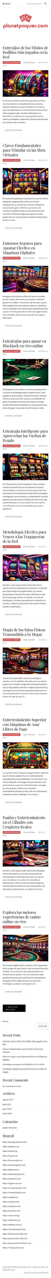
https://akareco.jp (10, 1151)
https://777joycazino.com (13, 1247)
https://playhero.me (11, 1146)
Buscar (5, 1021)
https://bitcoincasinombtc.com (15, 1234)
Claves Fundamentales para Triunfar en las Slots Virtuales (24, 150)
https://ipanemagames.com (14, 1165)
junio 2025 (7, 1109)
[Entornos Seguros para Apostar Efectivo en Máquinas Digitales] (25, 279)
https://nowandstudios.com (14, 1192)
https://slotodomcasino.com (14, 1229)
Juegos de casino (11, 62)
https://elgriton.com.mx (12, 1183)
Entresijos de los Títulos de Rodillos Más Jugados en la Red (25, 52)
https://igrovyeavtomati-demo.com (17, 1243)
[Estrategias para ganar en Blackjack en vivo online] (25, 372)
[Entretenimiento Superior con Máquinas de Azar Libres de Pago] (25, 755)
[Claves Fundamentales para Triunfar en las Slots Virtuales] (25, 181)
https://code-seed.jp (11, 1215)
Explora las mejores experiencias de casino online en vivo (22, 917)
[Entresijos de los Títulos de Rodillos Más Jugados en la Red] (25, 83)
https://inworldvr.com (11, 1211)
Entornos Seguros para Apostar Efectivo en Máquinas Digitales (22, 248)
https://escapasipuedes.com (14, 1188)
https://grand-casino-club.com (15, 1238)
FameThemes (43, 1273)
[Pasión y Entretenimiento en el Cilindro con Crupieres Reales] (25, 853)
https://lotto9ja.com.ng (12, 1224)
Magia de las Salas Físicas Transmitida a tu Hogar (24, 632)
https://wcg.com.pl (10, 1156)
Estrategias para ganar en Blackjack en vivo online (24, 343)
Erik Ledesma (29, 62)
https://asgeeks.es (10, 1197)
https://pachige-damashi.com (15, 1142)
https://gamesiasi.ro (11, 1169)
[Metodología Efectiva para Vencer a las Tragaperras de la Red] (25, 567)
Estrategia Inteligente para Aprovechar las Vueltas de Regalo (25, 435)
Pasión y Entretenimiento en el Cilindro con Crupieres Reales (24, 822)
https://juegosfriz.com (12, 1178)
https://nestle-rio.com (11, 1206)
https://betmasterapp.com (13, 1174)
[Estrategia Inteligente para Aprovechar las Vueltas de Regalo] (25, 466)
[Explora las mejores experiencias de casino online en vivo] (25, 947)
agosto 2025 (8, 1099)
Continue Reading (13, 130)
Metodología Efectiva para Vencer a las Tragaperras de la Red (24, 536)
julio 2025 (7, 1104)
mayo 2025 (7, 1113)
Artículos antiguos (12, 1008)
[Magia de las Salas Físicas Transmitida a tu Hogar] (25, 660)
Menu (8, 4)
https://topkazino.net (11, 1220)
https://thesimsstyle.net (12, 1160)
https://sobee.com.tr (11, 1201)
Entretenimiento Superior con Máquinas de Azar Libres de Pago (24, 724)
